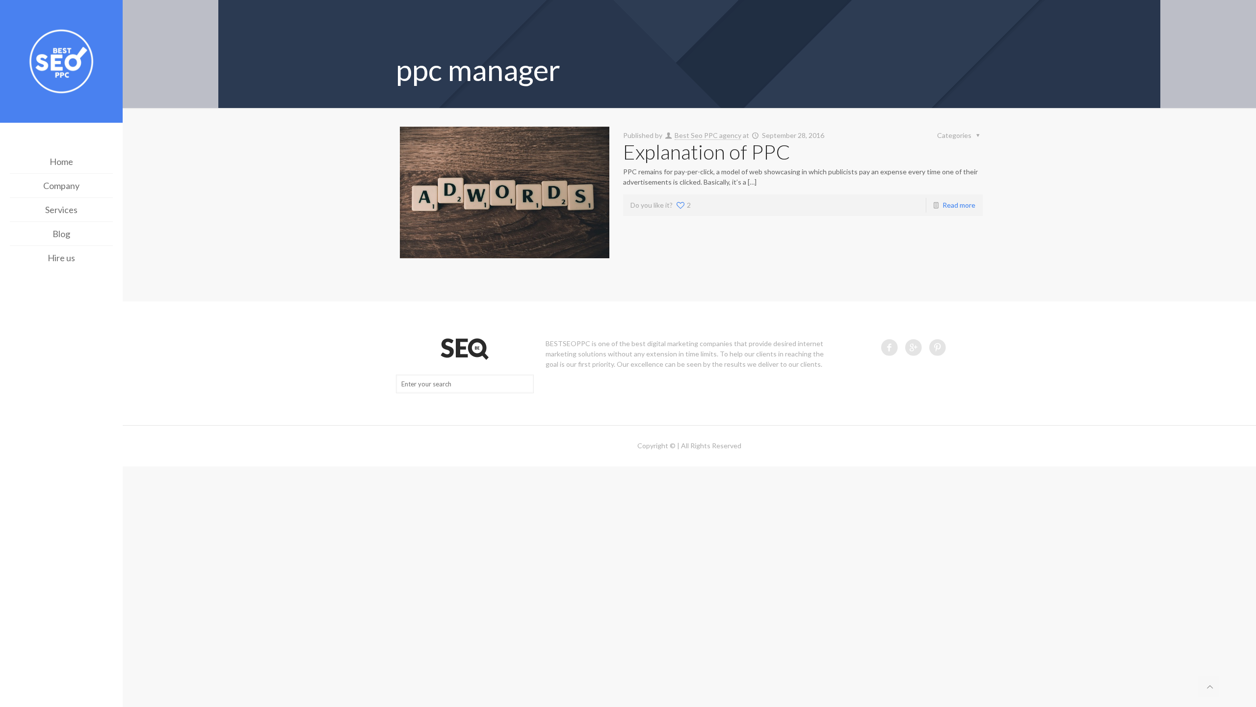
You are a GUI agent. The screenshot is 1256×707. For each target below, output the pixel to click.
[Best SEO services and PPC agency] (61, 62)
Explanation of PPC (706, 151)
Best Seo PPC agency (708, 135)
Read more (958, 205)
